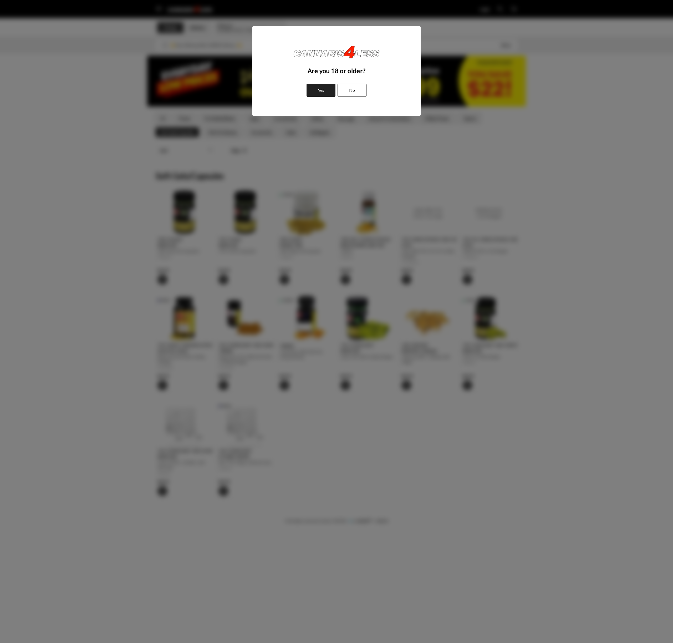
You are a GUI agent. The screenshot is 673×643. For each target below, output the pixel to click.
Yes (321, 90)
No (352, 90)
